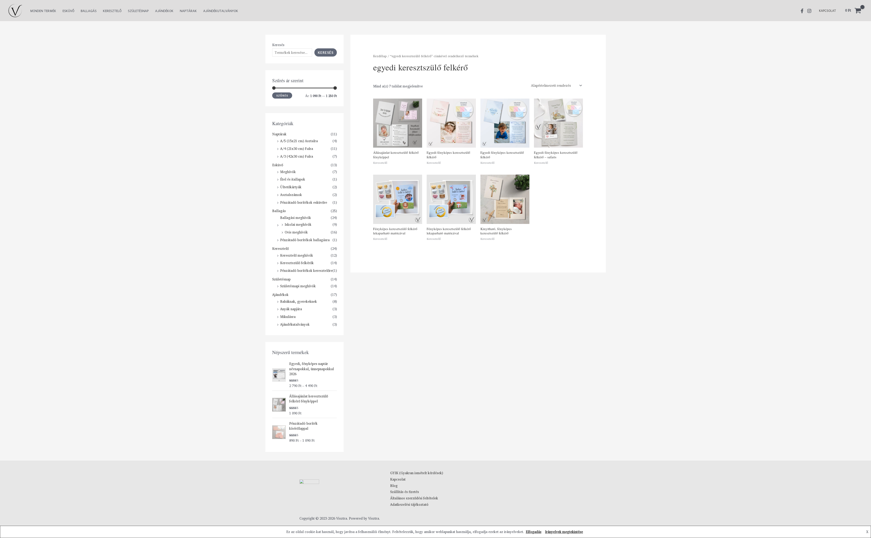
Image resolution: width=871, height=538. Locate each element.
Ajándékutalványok (220, 10)
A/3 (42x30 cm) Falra (296, 156)
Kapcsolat (827, 10)
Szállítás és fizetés (404, 492)
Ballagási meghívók (295, 218)
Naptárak (188, 10)
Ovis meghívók (296, 232)
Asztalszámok (291, 195)
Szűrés (282, 95)
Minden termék (43, 10)
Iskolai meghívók (298, 224)
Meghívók (288, 172)
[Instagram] (809, 11)
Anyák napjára (291, 309)
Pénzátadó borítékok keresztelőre (306, 270)
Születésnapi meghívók (298, 286)
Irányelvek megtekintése (564, 532)
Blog (394, 485)
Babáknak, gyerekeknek (298, 301)
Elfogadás (533, 532)
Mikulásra (288, 317)
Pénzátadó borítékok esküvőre (303, 202)
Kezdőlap (380, 56)
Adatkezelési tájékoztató (409, 504)
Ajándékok (164, 10)
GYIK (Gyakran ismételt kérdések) (416, 473)
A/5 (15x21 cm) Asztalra (299, 141)
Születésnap (138, 10)
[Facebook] (802, 11)
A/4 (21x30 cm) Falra (296, 148)
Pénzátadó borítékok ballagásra (305, 240)
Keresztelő (112, 10)
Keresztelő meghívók (296, 255)
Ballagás (89, 10)
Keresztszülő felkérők (297, 263)
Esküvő (68, 10)
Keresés (278, 45)
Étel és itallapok (292, 179)
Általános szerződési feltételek (414, 498)
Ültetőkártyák (290, 187)
